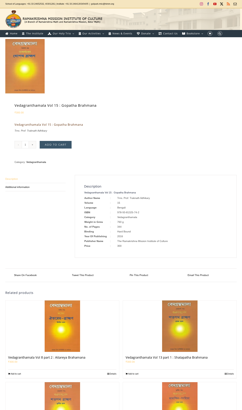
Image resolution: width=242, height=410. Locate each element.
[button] (220, 33)
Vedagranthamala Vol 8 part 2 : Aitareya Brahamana (46, 357)
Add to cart (55, 144)
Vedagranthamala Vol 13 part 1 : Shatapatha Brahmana (167, 357)
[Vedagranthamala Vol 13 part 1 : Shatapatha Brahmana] (180, 326)
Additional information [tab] (17, 187)
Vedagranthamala (36, 162)
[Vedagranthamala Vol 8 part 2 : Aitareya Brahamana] (62, 326)
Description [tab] (11, 178)
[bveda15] (60, 66)
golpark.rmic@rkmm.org (102, 4)
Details (113, 374)
